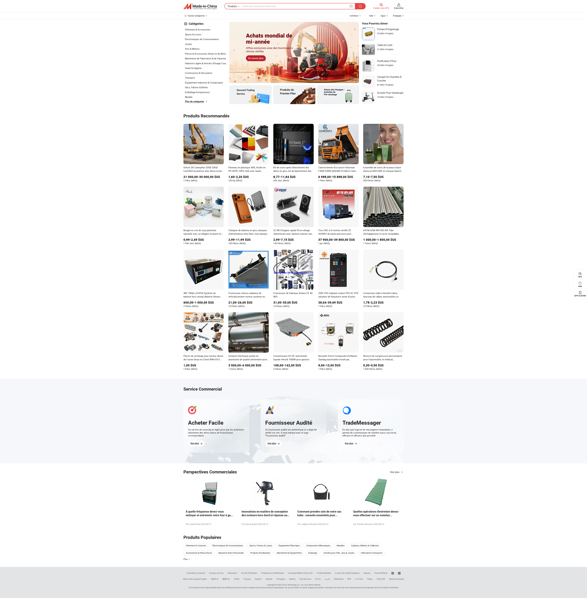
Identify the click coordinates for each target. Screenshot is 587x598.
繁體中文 (226, 579)
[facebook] (392, 573)
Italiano (292, 579)
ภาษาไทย (359, 579)
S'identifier (399, 8)
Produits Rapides (324, 573)
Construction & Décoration (198, 72)
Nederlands (338, 579)
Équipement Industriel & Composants (204, 82)
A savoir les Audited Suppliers (347, 573)
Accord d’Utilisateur (249, 573)
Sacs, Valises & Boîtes (196, 87)
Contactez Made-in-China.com (300, 573)
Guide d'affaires (381, 573)
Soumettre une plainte (196, 573)
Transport (190, 77)
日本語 (236, 579)
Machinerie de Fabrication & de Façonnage (206, 58)
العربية (327, 579)
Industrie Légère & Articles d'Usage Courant (206, 63)
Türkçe (369, 579)
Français (247, 579)
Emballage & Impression (197, 92)
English (204, 579)
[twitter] (399, 573)
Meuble (188, 96)
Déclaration (232, 573)
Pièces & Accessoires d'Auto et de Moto (205, 53)
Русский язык (305, 579)
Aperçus (367, 573)
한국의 (318, 579)
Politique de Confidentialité (272, 573)
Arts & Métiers (192, 48)
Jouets (188, 44)
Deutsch (269, 579)
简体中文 (214, 579)
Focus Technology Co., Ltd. (293, 584)
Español (258, 579)
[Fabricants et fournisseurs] (200, 6)
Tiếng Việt (381, 579)
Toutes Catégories (196, 15)
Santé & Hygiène (193, 68)
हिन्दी (349, 579)
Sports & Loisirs (193, 34)
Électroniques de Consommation (202, 39)
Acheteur (354, 15)
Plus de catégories (194, 101)
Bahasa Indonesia (396, 579)
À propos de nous (216, 573)
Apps (383, 15)
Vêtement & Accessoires (197, 29)
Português (281, 579)
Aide (371, 15)
